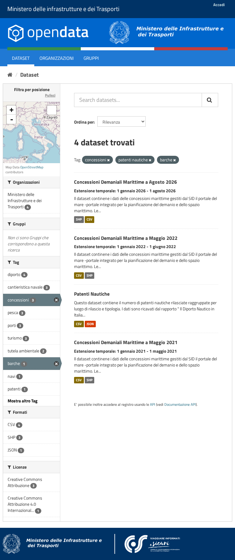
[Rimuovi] (108, 160)
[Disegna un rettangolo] (51, 110)
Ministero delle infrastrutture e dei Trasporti (63, 8)
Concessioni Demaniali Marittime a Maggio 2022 (125, 238)
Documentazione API (180, 404)
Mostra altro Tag (22, 400)
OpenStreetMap (31, 167)
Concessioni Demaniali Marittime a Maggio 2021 (125, 342)
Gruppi (91, 58)
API (152, 404)
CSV (89, 219)
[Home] (10, 75)
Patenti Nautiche (92, 293)
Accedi (219, 5)
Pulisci (50, 95)
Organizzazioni (56, 58)
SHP (79, 219)
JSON (90, 323)
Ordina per (84, 122)
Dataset (21, 58)
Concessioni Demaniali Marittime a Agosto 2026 (125, 182)
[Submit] (210, 100)
